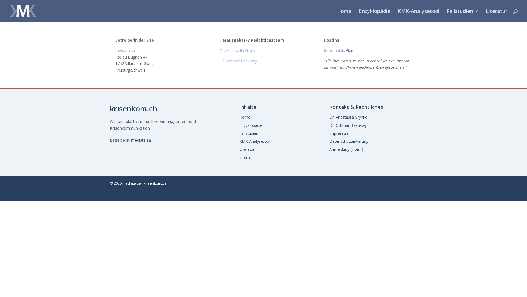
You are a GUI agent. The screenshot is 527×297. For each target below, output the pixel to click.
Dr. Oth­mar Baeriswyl (239, 61)
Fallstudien (460, 11)
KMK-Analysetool (418, 11)
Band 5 (435, 75)
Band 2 (435, 61)
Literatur (496, 11)
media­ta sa (125, 50)
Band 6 (464, 75)
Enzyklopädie (375, 11)
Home (344, 11)
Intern (244, 157)
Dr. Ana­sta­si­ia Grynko (239, 50)
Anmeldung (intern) (346, 149)
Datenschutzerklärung (348, 141)
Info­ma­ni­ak (334, 50)
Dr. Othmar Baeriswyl (348, 125)
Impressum (339, 133)
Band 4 (406, 75)
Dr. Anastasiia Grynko (348, 117)
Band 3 (464, 61)
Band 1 (406, 61)
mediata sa (141, 140)
